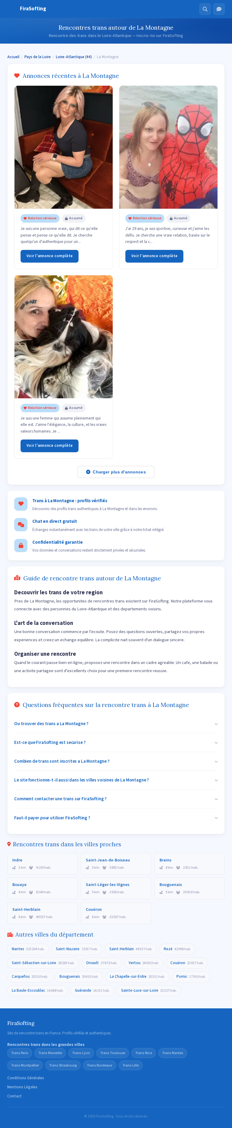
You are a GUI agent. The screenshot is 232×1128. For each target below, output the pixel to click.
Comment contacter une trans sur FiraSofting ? (60, 798)
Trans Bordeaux (99, 1065)
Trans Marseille (50, 1053)
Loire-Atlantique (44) (74, 57)
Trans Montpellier (25, 1065)
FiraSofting (33, 8)
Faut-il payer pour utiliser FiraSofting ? (52, 817)
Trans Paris (19, 1053)
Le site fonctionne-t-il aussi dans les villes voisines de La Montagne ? (81, 780)
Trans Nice (143, 1053)
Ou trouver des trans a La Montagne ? (51, 723)
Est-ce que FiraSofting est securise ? (49, 742)
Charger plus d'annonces (119, 471)
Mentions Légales (22, 1087)
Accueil (13, 57)
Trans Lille (131, 1065)
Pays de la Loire (37, 57)
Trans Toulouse (112, 1053)
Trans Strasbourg (63, 1065)
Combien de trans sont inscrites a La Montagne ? (62, 761)
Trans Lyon (81, 1053)
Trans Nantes (172, 1053)
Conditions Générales (25, 1078)
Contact (14, 1096)
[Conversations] (219, 9)
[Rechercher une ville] (205, 9)
